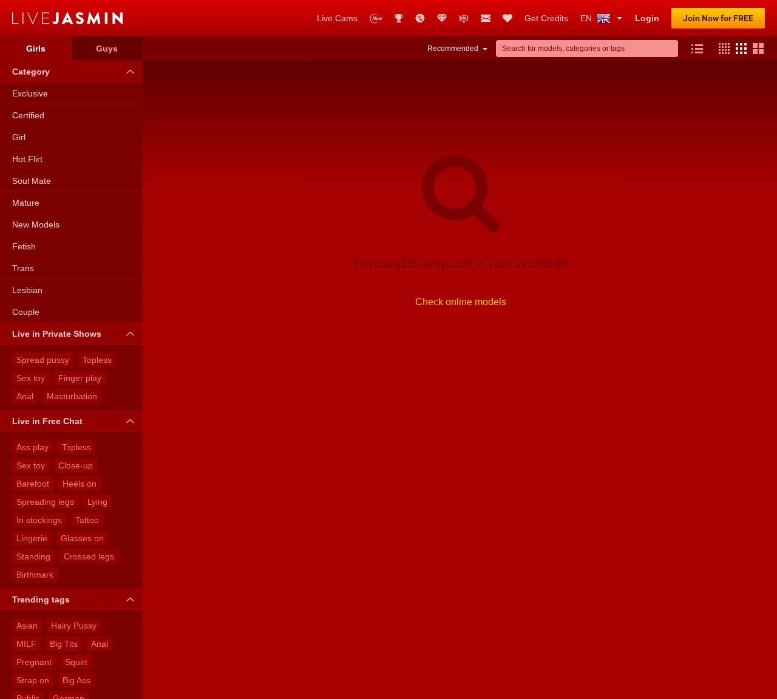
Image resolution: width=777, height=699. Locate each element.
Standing (33, 556)
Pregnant (34, 662)
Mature (25, 203)
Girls (36, 48)
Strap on (32, 680)
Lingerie (31, 538)
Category (31, 71)
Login (647, 18)
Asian (27, 625)
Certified (28, 115)
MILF (26, 644)
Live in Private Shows (56, 334)
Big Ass (76, 680)
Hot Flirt (27, 159)
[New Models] (376, 18)
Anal (24, 396)
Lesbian (27, 290)
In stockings (39, 520)
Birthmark (34, 574)
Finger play (79, 378)
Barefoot (32, 483)
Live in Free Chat (47, 421)
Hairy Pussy (74, 625)
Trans (23, 268)
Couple (25, 312)
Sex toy (30, 378)
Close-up (75, 465)
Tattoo (87, 520)
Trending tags (41, 599)
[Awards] (399, 18)
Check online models (460, 302)
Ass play (32, 447)
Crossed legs (89, 556)
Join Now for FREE (718, 18)
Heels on (80, 483)
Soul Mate (31, 181)
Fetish (24, 246)
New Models (35, 224)
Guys (107, 48)
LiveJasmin (158, 18)
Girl (18, 137)
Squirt (76, 662)
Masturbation (72, 396)
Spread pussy (42, 360)
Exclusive (30, 93)
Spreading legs (45, 502)
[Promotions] (420, 18)
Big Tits (64, 644)
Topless (97, 360)
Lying (97, 502)
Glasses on (82, 538)
